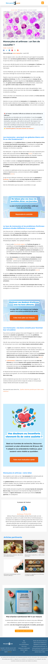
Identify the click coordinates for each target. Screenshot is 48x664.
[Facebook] (3, 50)
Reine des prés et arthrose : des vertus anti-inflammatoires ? (13, 555)
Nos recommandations (24, 644)
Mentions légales (24, 650)
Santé (4, 48)
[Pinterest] (12, 50)
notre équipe (16, 53)
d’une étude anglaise (19, 244)
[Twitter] (6, 50)
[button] (42, 3)
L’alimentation (10, 360)
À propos (24, 642)
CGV (24, 651)
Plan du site (24, 646)
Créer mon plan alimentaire (24, 631)
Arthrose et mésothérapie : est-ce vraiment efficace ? (12, 575)
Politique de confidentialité (24, 648)
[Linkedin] (9, 50)
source (30, 153)
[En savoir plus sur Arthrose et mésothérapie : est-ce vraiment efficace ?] (13, 566)
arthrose (6, 179)
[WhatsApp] (15, 50)
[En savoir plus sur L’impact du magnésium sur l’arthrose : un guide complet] (34, 566)
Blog (24, 640)
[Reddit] (17, 50)
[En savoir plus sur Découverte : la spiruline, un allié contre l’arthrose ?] (34, 546)
